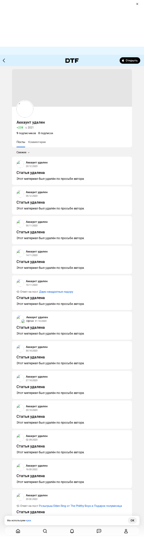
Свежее (21, 152)
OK (132, 520)
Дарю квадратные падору (56, 291)
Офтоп (30, 321)
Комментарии (37, 142)
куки (28, 520)
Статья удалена (30, 172)
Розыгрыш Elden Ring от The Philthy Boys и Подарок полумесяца (80, 506)
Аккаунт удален (37, 162)
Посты (20, 142)
